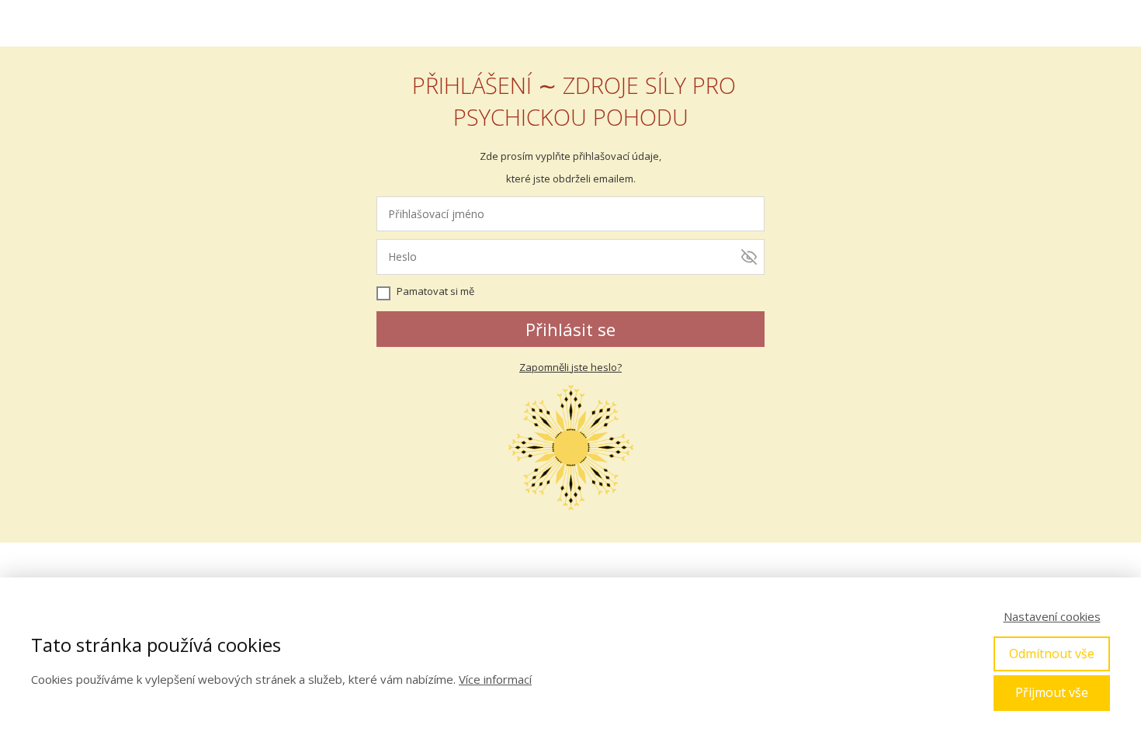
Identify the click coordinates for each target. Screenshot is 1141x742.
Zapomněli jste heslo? (570, 367)
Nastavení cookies (1052, 616)
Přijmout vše (1051, 692)
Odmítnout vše (1051, 653)
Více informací (495, 679)
